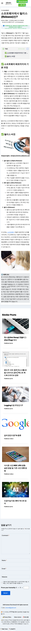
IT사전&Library (5, 10)
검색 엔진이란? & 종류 (12, 435)
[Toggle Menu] (2, 3)
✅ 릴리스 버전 (10, 56)
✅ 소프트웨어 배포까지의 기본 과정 (16, 53)
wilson (11, 438)
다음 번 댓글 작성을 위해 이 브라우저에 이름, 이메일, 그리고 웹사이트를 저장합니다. (16, 582)
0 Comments (20, 22)
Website (4, 577)
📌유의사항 (26, 617)
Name (4, 560)
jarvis (11, 343)
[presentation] (15, 326)
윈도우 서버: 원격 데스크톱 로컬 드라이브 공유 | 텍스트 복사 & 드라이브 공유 (15, 372)
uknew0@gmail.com (10, 607)
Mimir (6, 20)
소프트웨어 (10, 232)
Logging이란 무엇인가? (13, 405)
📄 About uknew (17, 617)
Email (4, 568)
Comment (5, 535)
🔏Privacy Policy (6, 617)
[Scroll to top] (1, 625)
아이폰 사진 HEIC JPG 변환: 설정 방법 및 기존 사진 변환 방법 (15, 468)
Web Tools (5, 629)
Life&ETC (12, 629)
